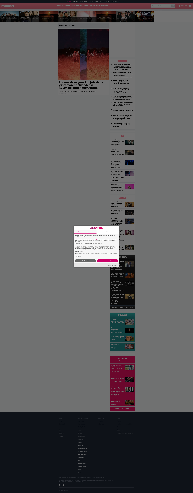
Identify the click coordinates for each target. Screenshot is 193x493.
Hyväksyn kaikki (108, 260)
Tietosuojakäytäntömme (112, 265)
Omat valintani (85, 260)
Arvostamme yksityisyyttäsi (85, 231)
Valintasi (108, 232)
